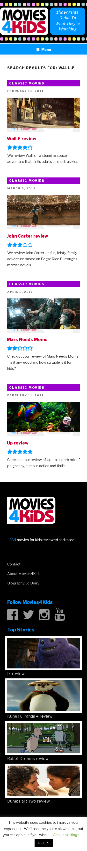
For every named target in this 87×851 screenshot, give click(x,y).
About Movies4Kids (24, 574)
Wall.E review (21, 138)
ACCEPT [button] (43, 843)
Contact (14, 564)
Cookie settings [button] (66, 835)
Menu (46, 49)
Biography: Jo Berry (23, 583)
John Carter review (27, 236)
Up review (18, 442)
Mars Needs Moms (27, 339)
